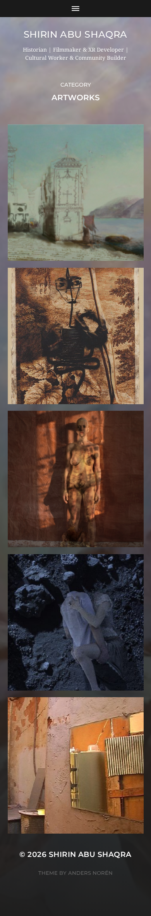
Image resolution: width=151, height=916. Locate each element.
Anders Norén (90, 873)
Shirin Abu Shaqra (75, 34)
